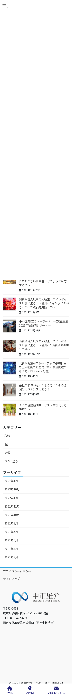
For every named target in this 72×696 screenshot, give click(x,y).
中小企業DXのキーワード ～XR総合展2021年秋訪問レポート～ (43, 323)
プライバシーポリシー (17, 571)
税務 (7, 436)
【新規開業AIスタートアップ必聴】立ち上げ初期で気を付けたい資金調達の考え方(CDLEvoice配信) (43, 367)
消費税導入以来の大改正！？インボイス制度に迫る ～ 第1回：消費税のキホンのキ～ (44, 345)
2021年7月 (11, 532)
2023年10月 (12, 489)
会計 (7, 444)
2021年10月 (12, 515)
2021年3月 (11, 557)
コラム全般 (11, 461)
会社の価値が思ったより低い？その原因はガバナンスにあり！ (43, 387)
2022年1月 (11, 498)
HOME (10, 692)
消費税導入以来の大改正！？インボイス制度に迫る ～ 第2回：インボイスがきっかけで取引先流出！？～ (44, 303)
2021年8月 (11, 523)
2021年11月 (12, 506)
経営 (7, 453)
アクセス (30, 692)
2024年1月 (11, 481)
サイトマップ (11, 579)
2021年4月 (11, 549)
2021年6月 (11, 540)
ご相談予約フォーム (56, 692)
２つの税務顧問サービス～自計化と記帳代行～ (43, 407)
